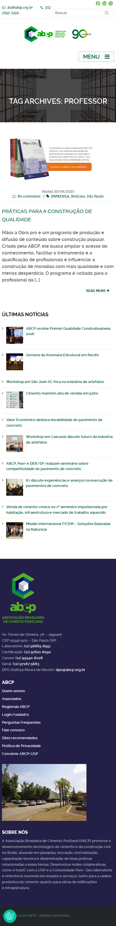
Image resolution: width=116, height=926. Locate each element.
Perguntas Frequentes (21, 722)
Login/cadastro (15, 714)
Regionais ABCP (16, 707)
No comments (29, 196)
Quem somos (13, 691)
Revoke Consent (10, 916)
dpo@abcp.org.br (70, 670)
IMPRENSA (60, 196)
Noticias (78, 196)
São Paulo (95, 196)
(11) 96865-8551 (37, 646)
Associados (11, 699)
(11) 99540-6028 (29, 658)
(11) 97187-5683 (26, 664)
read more (96, 291)
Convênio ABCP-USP (20, 754)
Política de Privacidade (21, 746)
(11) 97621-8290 (37, 652)
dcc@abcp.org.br (20, 7)
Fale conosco (13, 730)
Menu (91, 56)
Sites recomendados (19, 738)
